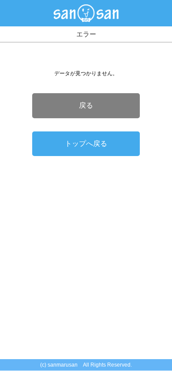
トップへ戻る (86, 143)
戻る (86, 105)
